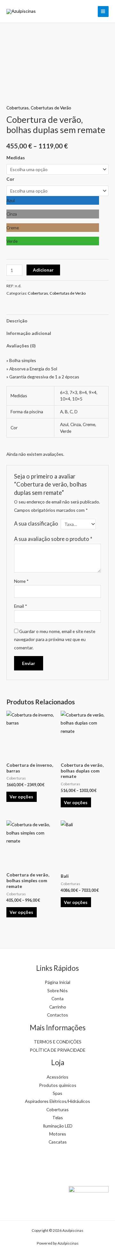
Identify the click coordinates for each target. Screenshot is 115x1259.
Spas (57, 1093)
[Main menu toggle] (103, 11)
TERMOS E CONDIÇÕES (57, 1041)
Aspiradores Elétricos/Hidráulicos (57, 1101)
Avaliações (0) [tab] (20, 345)
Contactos (57, 1014)
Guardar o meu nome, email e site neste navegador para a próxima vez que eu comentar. (54, 639)
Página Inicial (57, 982)
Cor (10, 179)
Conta (57, 998)
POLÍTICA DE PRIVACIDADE (57, 1050)
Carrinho (57, 1007)
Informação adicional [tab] (28, 333)
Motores (57, 1133)
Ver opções (21, 796)
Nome (21, 581)
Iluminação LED (58, 1125)
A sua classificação (36, 523)
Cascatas (58, 1141)
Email (20, 606)
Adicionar (43, 270)
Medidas (15, 157)
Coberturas (17, 107)
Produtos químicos (57, 1085)
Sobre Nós (57, 990)
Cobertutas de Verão (51, 107)
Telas (57, 1117)
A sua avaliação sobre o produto (53, 539)
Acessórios (57, 1077)
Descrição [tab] (16, 320)
